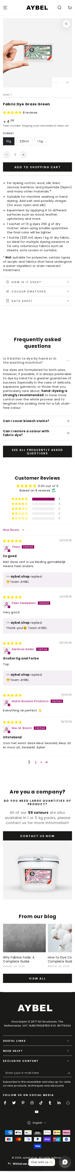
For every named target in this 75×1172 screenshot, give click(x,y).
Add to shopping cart (37, 167)
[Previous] (57, 82)
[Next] (67, 82)
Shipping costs (31, 125)
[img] (12, 541)
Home (6, 94)
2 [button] (36, 762)
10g (8, 141)
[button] (59, 7)
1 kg (40, 141)
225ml (24, 141)
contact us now (37, 836)
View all (37, 979)
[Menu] (5, 7)
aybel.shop (30, 1157)
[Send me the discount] (69, 1073)
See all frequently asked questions (37, 451)
